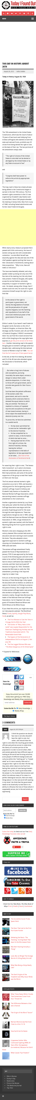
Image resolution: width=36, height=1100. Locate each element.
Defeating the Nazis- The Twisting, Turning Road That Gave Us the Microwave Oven (21, 940)
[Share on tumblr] (16, 687)
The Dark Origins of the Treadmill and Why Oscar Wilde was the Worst (22, 977)
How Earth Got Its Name (19, 1031)
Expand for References (11, 652)
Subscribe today (8, 831)
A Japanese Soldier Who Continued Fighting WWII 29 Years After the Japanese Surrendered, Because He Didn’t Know (17, 1045)
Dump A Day (11, 1079)
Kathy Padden (21, 71)
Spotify (14, 613)
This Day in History (9, 716)
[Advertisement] (18, 41)
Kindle (15, 906)
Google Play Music (24, 613)
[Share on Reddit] (16, 682)
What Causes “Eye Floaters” (20, 1053)
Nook (21, 906)
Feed (4, 616)
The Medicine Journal (14, 1085)
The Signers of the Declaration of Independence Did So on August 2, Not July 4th (18, 639)
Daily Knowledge (24, 708)
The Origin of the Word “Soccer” (22, 1013)
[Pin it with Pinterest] (21, 682)
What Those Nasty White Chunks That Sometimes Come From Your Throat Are (22, 996)
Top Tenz (10, 1088)
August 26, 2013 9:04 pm (16, 729)
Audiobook (28, 906)
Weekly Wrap (19, 711)
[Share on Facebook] (16, 677)
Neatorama (10, 1081)
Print (10, 906)
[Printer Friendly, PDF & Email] (30, 677)
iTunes (9, 613)
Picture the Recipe (13, 1083)
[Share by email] (21, 687)
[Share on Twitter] (21, 677)
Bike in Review (12, 1076)
